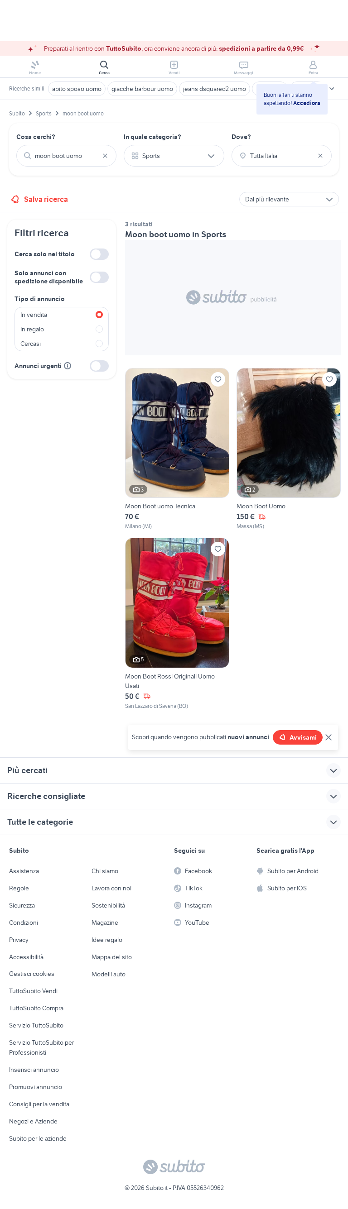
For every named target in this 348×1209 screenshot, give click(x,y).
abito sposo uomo (77, 89)
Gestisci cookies (31, 974)
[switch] (99, 254)
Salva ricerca (46, 199)
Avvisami (303, 737)
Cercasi (30, 343)
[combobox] (66, 155)
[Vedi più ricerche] (331, 88)
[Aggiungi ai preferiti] (218, 379)
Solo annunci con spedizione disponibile (48, 277)
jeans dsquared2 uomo (214, 89)
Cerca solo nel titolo (44, 254)
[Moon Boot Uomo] (289, 449)
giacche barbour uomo (142, 89)
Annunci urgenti (38, 366)
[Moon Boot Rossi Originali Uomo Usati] (177, 624)
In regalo (32, 329)
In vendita (33, 315)
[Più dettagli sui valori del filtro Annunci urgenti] (67, 366)
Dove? (241, 137)
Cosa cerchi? (35, 137)
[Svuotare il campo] (105, 155)
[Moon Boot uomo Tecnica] (177, 449)
